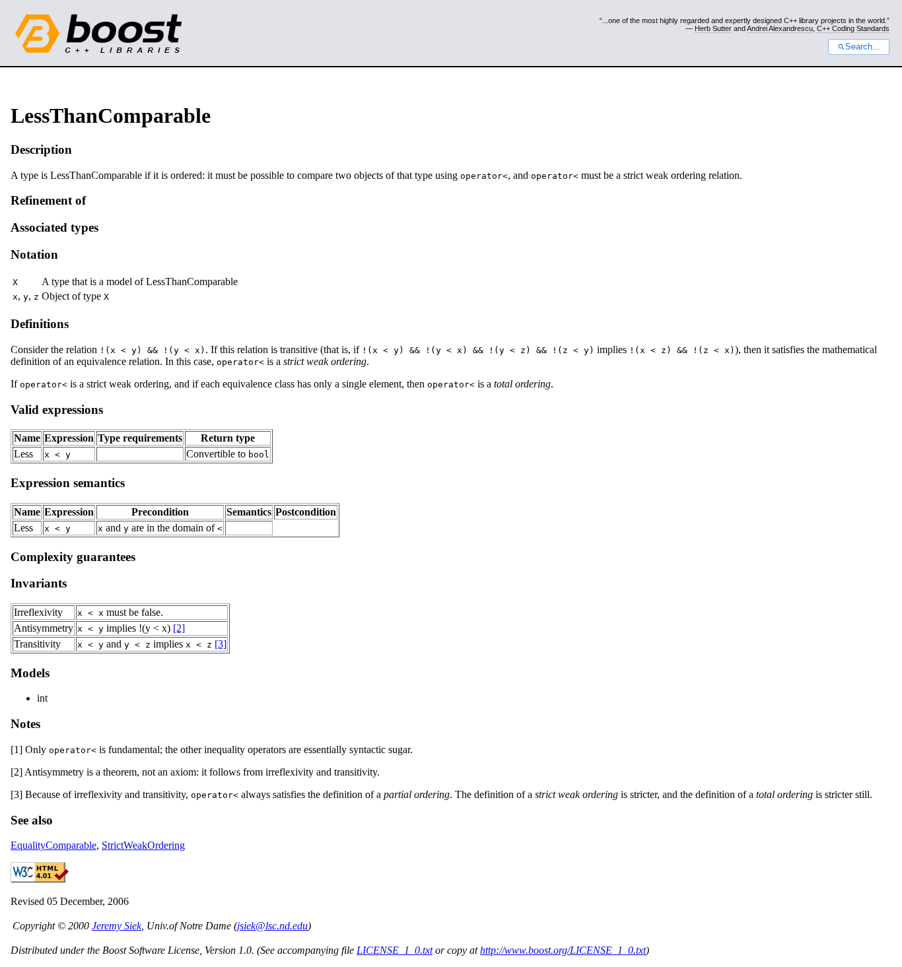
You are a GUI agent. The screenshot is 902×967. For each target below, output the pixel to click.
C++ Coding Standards (853, 28)
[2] (179, 628)
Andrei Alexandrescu (780, 28)
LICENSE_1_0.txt (395, 950)
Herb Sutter (713, 28)
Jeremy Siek (116, 925)
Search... (862, 46)
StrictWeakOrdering (143, 845)
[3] (220, 644)
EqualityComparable (53, 845)
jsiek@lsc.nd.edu (272, 925)
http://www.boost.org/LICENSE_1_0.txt (563, 950)
